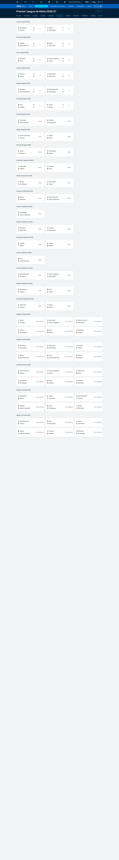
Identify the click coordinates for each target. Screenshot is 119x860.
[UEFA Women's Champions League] (25, 2)
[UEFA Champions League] (17, 2)
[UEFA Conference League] (41, 2)
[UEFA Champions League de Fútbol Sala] (33, 2)
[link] (30, 6)
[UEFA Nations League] (65, 2)
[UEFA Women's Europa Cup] (49, 2)
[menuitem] (30, 6)
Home (20, 6)
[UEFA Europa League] (57, 2)
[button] (89, 6)
